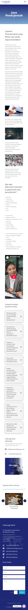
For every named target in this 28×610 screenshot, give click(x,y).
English (19, 603)
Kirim (22, 592)
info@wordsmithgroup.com (16, 449)
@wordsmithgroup (11, 551)
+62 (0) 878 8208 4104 (14, 454)
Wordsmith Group (11, 554)
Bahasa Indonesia (11, 603)
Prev (3, 500)
